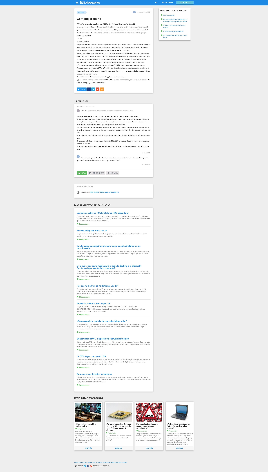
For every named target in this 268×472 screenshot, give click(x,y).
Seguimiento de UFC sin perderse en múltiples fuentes (103, 339)
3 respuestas (84, 315)
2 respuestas (84, 239)
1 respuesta (83, 259)
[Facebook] (87, 465)
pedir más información (109, 192)
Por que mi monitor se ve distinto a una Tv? (97, 286)
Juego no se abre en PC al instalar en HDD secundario (102, 213)
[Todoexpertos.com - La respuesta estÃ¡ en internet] (90, 2)
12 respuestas (84, 332)
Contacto (99, 462)
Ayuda (90, 462)
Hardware (81, 12)
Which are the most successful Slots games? (174, 26)
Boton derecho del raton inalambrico (94, 374)
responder (94, 192)
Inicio (75, 462)
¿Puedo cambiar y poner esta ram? (173, 31)
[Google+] (90, 465)
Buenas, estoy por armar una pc (92, 230)
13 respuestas (84, 297)
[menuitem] (89, 89)
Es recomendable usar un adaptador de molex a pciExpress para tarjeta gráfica (175, 20)
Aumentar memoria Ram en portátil (93, 303)
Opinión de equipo (169, 15)
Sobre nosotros (82, 462)
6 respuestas (84, 224)
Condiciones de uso (108, 462)
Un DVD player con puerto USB (91, 356)
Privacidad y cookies (121, 462)
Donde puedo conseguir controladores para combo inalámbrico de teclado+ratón (108, 247)
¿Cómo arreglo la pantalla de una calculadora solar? (102, 321)
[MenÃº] (77, 2)
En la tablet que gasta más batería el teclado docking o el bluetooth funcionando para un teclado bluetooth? (109, 267)
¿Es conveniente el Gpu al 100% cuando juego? (175, 36)
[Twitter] (84, 465)
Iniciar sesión (167, 3)
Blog (94, 462)
